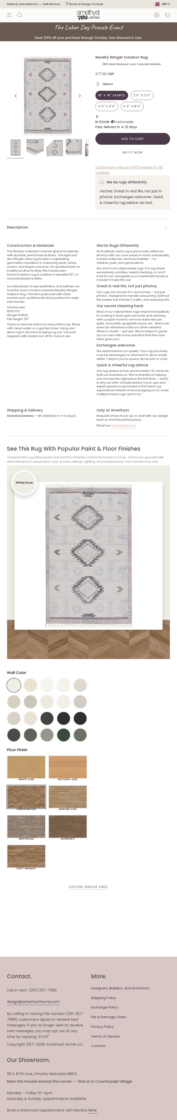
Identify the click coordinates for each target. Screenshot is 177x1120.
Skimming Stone (14, 718)
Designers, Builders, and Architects (120, 988)
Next (79, 95)
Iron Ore (47, 718)
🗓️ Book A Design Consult (84, 4)
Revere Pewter (30, 702)
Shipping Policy (103, 997)
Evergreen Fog (47, 735)
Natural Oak (67, 778)
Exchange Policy (104, 1007)
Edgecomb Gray (14, 702)
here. (92, 1110)
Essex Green (64, 735)
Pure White (64, 702)
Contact (98, 1045)
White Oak (26, 778)
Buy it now (133, 152)
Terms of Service (105, 1036)
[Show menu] (9, 15)
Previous (15, 95)
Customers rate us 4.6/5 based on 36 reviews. (129, 170)
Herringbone (26, 807)
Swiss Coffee (30, 685)
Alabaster (47, 702)
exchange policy (123, 425)
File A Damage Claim (108, 1016)
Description (17, 227)
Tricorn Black (80, 718)
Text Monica (51, 4)
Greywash (26, 837)
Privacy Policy (102, 1026)
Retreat (80, 735)
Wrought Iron (14, 735)
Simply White (64, 685)
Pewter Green (30, 735)
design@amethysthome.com (33, 1001)
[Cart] (167, 15)
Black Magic (64, 718)
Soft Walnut (26, 867)
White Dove (14, 685)
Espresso (68, 837)
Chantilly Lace (47, 685)
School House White (30, 718)
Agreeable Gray (80, 702)
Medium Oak (68, 807)
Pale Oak (80, 685)
